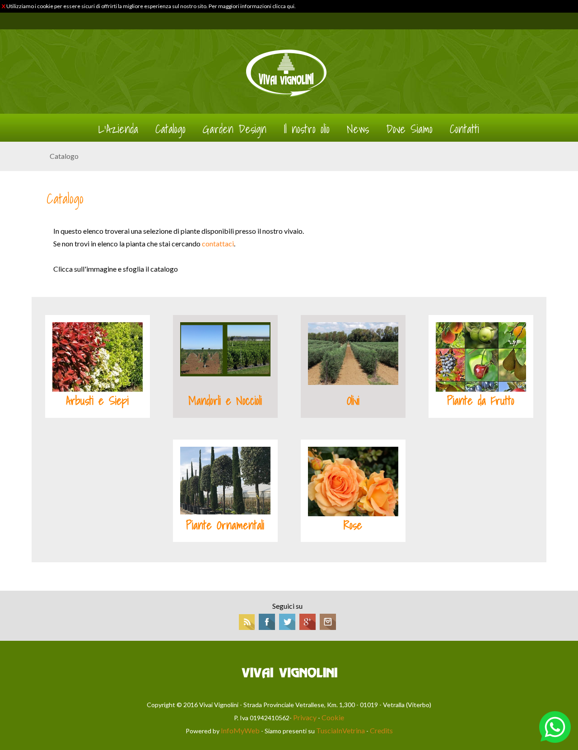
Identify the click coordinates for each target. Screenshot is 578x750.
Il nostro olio (307, 129)
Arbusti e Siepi (97, 401)
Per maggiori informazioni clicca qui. (252, 6)
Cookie (333, 717)
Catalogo (170, 129)
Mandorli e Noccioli (225, 401)
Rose (353, 525)
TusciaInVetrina (340, 730)
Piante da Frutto (480, 401)
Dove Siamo (409, 129)
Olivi (353, 401)
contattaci (218, 243)
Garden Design (234, 129)
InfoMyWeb (240, 730)
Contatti (464, 129)
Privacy (305, 717)
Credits (381, 730)
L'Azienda (118, 129)
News (358, 129)
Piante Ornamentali (225, 525)
